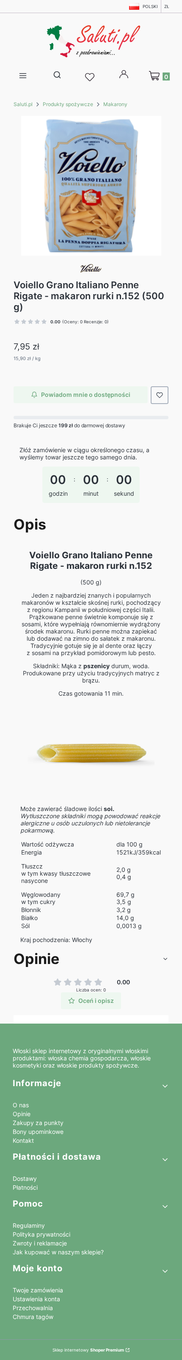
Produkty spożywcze (68, 104)
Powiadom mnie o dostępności (85, 394)
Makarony (115, 104)
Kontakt (23, 1140)
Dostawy (25, 1178)
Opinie (21, 1113)
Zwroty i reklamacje (40, 1243)
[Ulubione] (91, 77)
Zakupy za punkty (38, 1122)
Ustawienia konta (36, 1299)
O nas (21, 1105)
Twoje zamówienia (38, 1290)
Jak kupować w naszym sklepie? (58, 1252)
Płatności (25, 1187)
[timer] (91, 477)
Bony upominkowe (38, 1131)
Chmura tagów (33, 1316)
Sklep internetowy (88, 1349)
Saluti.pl (23, 104)
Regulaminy (29, 1225)
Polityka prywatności (41, 1234)
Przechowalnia (33, 1307)
